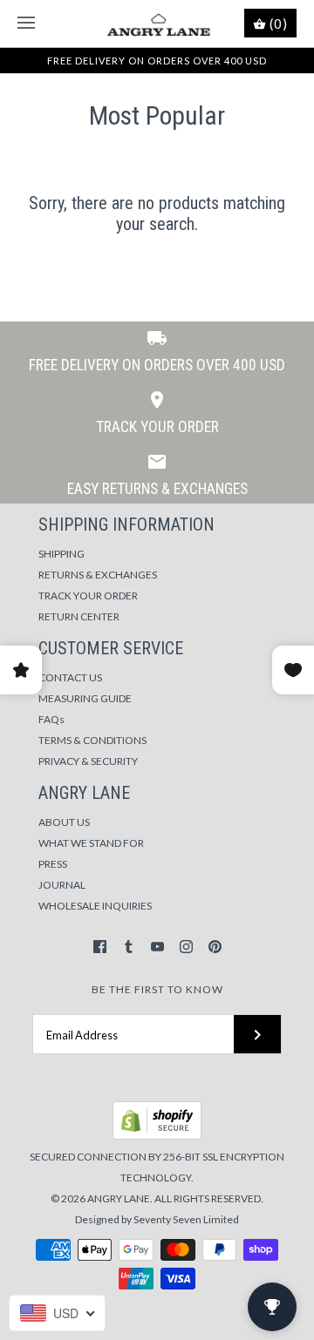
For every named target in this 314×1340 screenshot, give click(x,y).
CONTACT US (70, 677)
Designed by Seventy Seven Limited (157, 1219)
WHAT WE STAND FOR (91, 842)
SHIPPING (61, 553)
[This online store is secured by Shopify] (157, 1135)
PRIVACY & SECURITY (88, 761)
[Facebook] (99, 946)
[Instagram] (186, 946)
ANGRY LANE (118, 1198)
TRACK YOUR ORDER (88, 595)
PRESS (52, 863)
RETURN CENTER (78, 616)
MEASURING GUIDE (85, 698)
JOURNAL (61, 884)
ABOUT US (64, 822)
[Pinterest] (215, 946)
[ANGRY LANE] (157, 23)
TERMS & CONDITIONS (92, 740)
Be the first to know (157, 989)
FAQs (51, 719)
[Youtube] (157, 946)
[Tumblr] (128, 946)
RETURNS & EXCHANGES (97, 574)
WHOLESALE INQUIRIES (95, 905)
